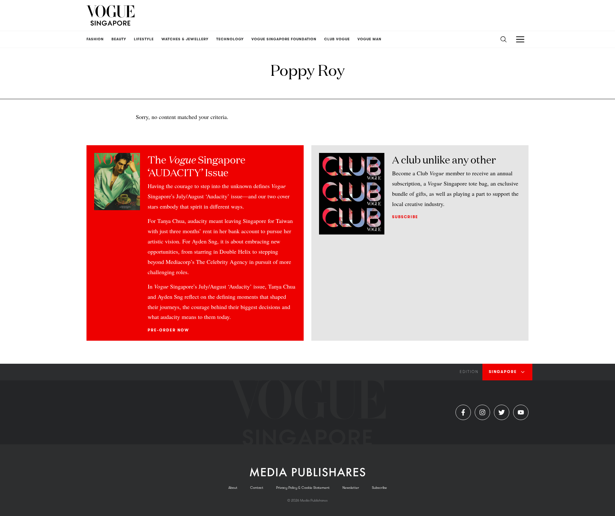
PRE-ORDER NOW (168, 330)
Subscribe (405, 217)
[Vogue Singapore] (110, 15)
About (232, 488)
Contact (256, 488)
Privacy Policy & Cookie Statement (303, 488)
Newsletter (350, 488)
